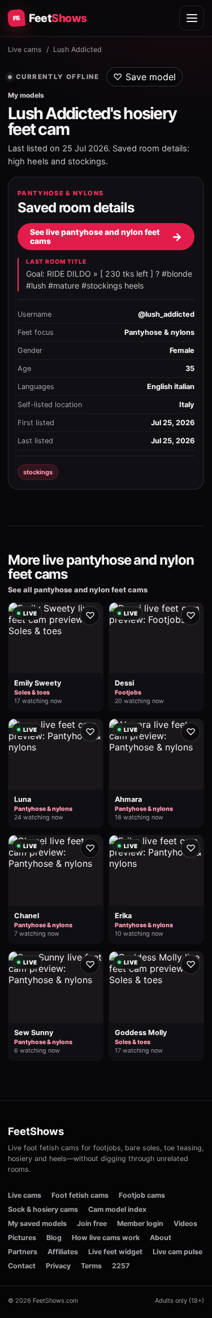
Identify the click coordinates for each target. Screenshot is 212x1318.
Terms (91, 1266)
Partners (22, 1251)
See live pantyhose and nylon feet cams (106, 237)
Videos (185, 1223)
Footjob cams (142, 1195)
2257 (120, 1266)
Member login (140, 1223)
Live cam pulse (177, 1251)
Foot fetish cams (80, 1195)
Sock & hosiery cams (43, 1209)
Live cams (25, 49)
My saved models (37, 1223)
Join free (92, 1223)
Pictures (22, 1237)
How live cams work (106, 1237)
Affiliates (62, 1251)
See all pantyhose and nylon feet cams (78, 590)
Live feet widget (115, 1251)
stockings (38, 472)
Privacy (58, 1266)
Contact (22, 1266)
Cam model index (117, 1209)
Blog (54, 1237)
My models (26, 95)
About (160, 1237)
